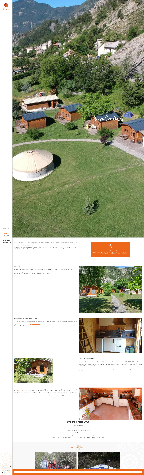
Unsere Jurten (6, 231)
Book (78, 472)
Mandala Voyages (7, 470)
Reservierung (6, 228)
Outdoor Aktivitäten (6, 242)
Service (6, 238)
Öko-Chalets (6, 233)
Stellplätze (6, 235)
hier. (19, 390)
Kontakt (6, 244)
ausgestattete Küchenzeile (35, 324)
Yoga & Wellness (6, 240)
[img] (6, 6)
